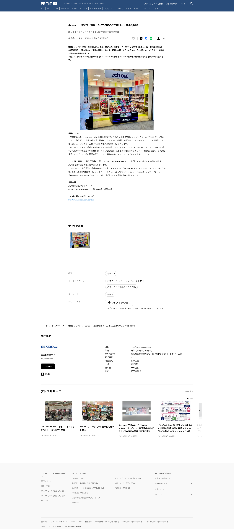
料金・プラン (46, 486)
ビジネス (138, 8)
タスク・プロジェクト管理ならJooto (128, 478)
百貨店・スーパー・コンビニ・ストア (124, 281)
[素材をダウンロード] (158, 38)
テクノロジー (52, 8)
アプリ (74, 8)
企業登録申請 (171, 3)
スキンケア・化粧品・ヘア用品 (121, 287)
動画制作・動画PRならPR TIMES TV (85, 483)
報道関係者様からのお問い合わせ (107, 521)
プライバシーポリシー (59, 521)
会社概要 (44, 521)
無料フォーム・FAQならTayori (126, 483)
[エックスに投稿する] (141, 38)
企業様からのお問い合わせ (132, 521)
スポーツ (156, 8)
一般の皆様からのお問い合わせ (156, 521)
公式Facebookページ (162, 478)
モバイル (65, 8)
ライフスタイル (124, 8)
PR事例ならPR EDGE (122, 488)
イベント (111, 273)
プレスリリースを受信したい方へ (53, 491)
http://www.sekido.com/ (141, 347)
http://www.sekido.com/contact (81, 200)
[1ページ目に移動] (187, 398)
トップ (45, 326)
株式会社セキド (74, 326)
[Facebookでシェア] (146, 38)
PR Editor (75, 502)
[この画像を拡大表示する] (80, 240)
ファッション (109, 8)
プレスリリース (58, 326)
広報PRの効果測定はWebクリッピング (86, 498)
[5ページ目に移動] (192, 398)
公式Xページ (159, 489)
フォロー (48, 366)
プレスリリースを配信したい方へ (53, 496)
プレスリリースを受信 (153, 3)
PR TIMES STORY (78, 478)
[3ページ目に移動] (190, 398)
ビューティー (95, 8)
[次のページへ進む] (200, 411)
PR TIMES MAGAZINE (80, 493)
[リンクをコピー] (163, 38)
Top (42, 8)
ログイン (183, 3)
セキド (110, 294)
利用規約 (88, 521)
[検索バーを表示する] (191, 3)
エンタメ (83, 8)
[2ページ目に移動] (188, 398)
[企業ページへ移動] (49, 347)
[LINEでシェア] (151, 38)
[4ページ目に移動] (191, 398)
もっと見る (188, 391)
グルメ (147, 8)
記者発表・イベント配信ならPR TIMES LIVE (88, 488)
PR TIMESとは (46, 481)
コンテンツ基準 (76, 521)
